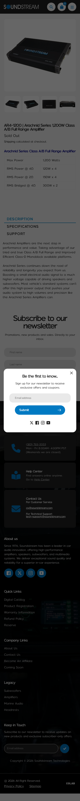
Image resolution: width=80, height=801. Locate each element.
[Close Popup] (71, 373)
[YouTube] (48, 422)
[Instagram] (43, 422)
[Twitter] (31, 422)
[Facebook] (37, 422)
